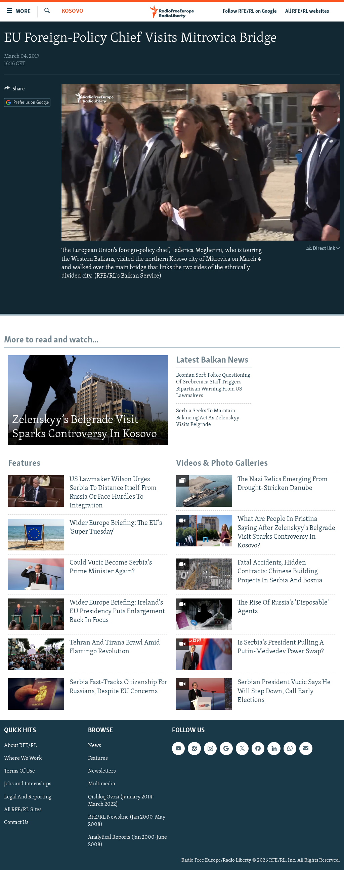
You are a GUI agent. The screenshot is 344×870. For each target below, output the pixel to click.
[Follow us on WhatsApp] (290, 748)
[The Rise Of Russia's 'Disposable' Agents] (204, 614)
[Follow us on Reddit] (194, 748)
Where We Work (23, 758)
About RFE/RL (20, 745)
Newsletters (102, 771)
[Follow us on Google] (226, 748)
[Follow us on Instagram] (210, 748)
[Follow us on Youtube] (178, 748)
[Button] (14, 90)
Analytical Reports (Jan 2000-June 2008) (127, 841)
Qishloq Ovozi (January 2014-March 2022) (121, 800)
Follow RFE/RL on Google (250, 11)
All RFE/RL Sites (23, 810)
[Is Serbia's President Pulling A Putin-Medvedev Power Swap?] (204, 654)
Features (98, 758)
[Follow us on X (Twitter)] (242, 748)
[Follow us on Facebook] (258, 748)
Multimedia (101, 784)
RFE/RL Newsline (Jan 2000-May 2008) (126, 821)
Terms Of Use (19, 771)
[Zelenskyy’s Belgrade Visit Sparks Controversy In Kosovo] (88, 400)
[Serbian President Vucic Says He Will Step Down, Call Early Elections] (204, 694)
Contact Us (16, 822)
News (94, 745)
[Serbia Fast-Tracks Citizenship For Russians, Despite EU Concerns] (36, 694)
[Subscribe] (305, 748)
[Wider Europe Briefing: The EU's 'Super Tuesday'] (36, 534)
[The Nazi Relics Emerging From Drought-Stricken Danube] (204, 491)
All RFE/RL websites (307, 11)
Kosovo (72, 11)
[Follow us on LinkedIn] (273, 748)
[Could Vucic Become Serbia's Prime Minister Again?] (36, 574)
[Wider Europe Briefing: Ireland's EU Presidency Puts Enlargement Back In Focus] (36, 614)
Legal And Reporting (27, 797)
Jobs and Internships (27, 784)
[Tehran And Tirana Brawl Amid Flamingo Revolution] (36, 654)
